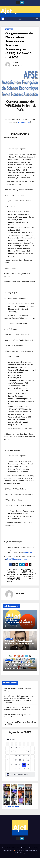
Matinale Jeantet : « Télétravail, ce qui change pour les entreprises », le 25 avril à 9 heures (26, 573)
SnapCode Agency (24, 850)
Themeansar (33, 848)
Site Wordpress (6, 848)
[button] (37, 19)
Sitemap (22, 853)
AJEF (16, 63)
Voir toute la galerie (11, 806)
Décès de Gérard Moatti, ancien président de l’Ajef (19, 642)
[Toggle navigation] (20, 18)
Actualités (9, 29)
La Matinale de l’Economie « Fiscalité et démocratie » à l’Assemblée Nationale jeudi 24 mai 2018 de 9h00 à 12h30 (13, 575)
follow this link (18, 550)
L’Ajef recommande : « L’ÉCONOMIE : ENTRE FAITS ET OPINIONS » (17, 622)
